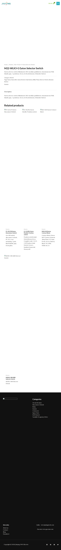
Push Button (29, 79)
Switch (11, 64)
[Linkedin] (46, 544)
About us (5, 528)
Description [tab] (8, 91)
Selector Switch (44, 79)
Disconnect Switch (38, 405)
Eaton (9, 79)
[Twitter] (57, 544)
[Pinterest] (50, 544)
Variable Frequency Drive (40, 417)
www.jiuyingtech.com (47, 525)
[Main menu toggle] (58, 3)
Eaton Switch (21, 79)
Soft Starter (36, 415)
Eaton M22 (14, 79)
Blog (4, 532)
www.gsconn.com (47, 529)
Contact (5, 530)
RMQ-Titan (36, 79)
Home (6, 64)
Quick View (12, 226)
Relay (34, 407)
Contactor (35, 411)
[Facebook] (54, 544)
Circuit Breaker (37, 403)
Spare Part (35, 413)
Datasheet (6, 534)
